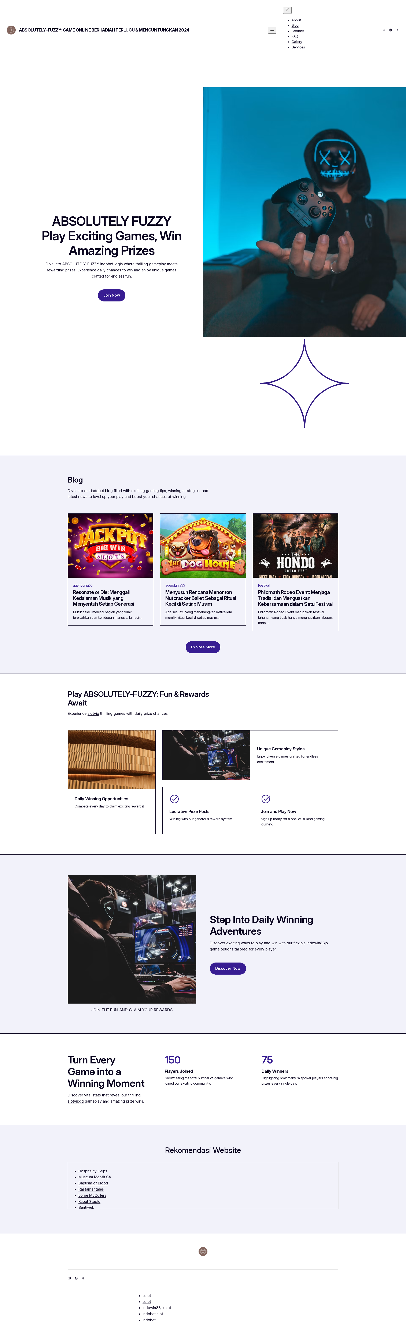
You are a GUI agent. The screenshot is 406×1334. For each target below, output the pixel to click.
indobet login (111, 264)
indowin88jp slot (157, 1307)
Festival (264, 585)
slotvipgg (76, 1101)
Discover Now (228, 968)
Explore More (203, 647)
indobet (97, 490)
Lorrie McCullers (92, 1195)
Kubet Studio (89, 1201)
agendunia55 (83, 585)
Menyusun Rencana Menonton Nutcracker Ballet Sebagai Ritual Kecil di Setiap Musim (200, 598)
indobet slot (153, 1314)
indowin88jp (317, 943)
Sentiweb (86, 1207)
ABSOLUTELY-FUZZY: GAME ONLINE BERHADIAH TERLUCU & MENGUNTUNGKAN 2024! (104, 30)
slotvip (93, 713)
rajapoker (304, 1078)
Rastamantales (91, 1189)
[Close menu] (287, 10)
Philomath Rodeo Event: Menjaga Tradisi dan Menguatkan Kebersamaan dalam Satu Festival (295, 598)
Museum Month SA (94, 1177)
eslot (147, 1295)
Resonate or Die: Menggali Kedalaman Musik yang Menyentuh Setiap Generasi (103, 598)
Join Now (111, 295)
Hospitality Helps (92, 1171)
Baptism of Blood (93, 1183)
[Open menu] (272, 30)
